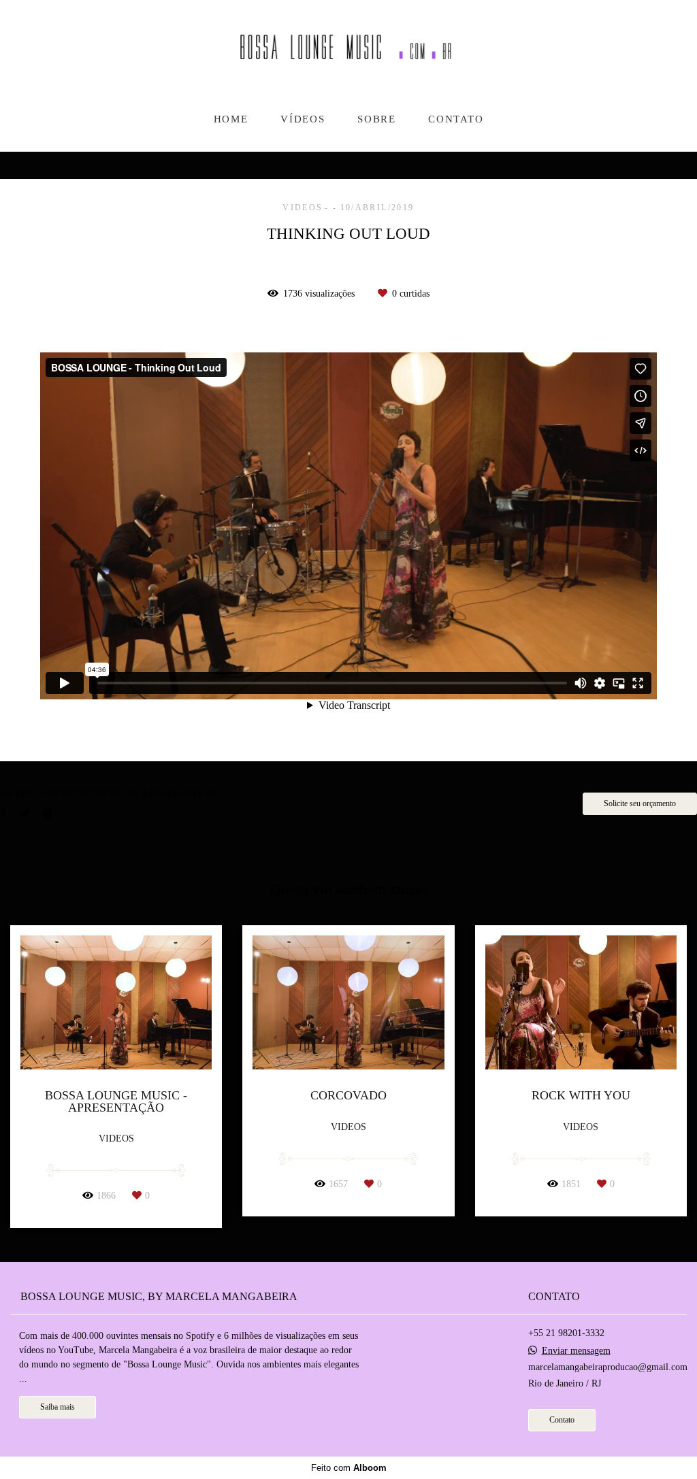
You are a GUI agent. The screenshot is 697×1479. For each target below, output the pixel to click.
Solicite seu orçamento (640, 803)
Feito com (349, 1468)
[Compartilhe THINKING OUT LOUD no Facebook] (3, 814)
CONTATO (455, 119)
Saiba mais (57, 1407)
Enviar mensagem (576, 1351)
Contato (561, 1420)
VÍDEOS (302, 119)
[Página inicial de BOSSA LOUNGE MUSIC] (348, 52)
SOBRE (376, 119)
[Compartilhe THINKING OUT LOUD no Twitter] (24, 814)
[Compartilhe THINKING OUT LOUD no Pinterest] (47, 814)
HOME (231, 119)
